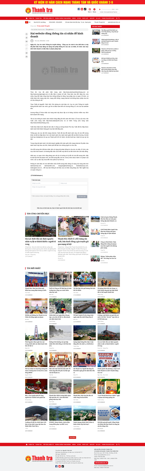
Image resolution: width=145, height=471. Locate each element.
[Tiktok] (85, 9)
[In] (26, 56)
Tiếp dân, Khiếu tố (48, 18)
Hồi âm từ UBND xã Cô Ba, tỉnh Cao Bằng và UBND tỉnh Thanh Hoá (109, 60)
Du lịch (98, 18)
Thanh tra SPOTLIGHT (108, 18)
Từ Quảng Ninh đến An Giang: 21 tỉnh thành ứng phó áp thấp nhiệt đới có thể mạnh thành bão (108, 290)
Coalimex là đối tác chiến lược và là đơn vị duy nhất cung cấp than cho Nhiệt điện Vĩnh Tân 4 (35, 424)
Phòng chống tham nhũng (63, 18)
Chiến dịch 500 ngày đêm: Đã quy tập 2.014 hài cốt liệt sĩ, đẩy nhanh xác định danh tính (59, 317)
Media (74, 18)
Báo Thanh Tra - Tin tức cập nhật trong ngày (38, 10)
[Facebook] (79, 9)
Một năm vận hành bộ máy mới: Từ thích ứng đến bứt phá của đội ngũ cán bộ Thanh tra (59, 370)
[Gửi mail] (26, 41)
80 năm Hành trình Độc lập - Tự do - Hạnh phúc (71, 22)
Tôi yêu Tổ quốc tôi (92, 22)
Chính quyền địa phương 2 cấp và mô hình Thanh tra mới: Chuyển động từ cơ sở (110, 41)
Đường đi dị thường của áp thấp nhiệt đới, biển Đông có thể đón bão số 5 (60, 344)
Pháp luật (85, 18)
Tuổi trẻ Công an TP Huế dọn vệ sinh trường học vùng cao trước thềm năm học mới (60, 290)
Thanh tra (38, 18)
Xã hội (79, 18)
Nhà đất (92, 18)
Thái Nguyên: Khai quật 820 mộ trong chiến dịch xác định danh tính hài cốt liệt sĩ (36, 344)
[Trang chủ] (26, 18)
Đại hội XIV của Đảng (32, 22)
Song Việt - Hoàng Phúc (30, 254)
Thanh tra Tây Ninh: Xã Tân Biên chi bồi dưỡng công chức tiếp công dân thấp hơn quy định (109, 69)
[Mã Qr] (26, 48)
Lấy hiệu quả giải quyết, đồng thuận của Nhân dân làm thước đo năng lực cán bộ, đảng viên (108, 424)
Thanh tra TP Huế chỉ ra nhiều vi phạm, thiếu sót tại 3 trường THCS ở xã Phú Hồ (109, 50)
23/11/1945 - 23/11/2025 (48, 22)
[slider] (106, 9)
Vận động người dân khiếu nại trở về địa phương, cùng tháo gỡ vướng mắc (109, 31)
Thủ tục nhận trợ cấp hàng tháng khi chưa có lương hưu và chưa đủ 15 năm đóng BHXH (36, 370)
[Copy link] (26, 45)
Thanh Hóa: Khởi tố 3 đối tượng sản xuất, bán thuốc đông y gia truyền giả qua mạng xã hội (73, 241)
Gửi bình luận (82, 196)
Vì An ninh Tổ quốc (43, 26)
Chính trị (31, 18)
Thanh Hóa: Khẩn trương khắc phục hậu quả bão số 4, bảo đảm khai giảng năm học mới (60, 397)
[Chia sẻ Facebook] (26, 34)
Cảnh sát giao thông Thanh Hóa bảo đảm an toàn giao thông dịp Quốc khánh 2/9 (109, 219)
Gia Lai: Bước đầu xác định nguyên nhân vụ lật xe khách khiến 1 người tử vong (40, 241)
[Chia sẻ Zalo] (26, 37)
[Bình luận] (26, 53)
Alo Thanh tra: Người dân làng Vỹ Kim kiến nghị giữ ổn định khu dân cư (84, 370)
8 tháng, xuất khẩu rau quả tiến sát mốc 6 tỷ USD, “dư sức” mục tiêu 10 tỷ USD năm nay (108, 317)
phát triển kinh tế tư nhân (107, 22)
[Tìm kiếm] (119, 18)
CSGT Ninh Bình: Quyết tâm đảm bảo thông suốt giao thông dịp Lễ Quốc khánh (109, 231)
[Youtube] (82, 9)
